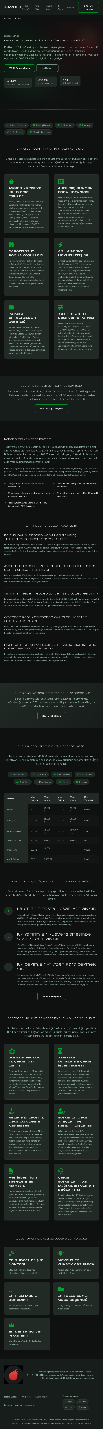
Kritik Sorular (66, 125)
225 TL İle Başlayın (51, 715)
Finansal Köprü (48, 7)
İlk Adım (60, 7)
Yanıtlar (70, 7)
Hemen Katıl (31, 1405)
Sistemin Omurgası (18, 125)
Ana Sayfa (8, 18)
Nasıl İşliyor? (47, 68)
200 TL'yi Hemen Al (88, 7)
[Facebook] (37, 1375)
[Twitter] (27, 1375)
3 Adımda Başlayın (51, 996)
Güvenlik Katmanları (41, 132)
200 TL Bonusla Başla (19, 68)
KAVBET (13, 7)
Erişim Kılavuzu (16, 132)
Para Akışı (86, 125)
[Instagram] (32, 1375)
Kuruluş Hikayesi (43, 125)
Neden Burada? (25, 7)
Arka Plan (37, 7)
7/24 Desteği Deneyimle (51, 408)
